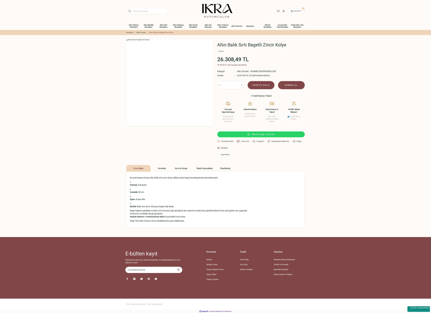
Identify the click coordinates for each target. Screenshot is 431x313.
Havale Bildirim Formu (215, 269)
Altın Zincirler (243, 71)
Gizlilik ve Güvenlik (281, 264)
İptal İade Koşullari (281, 269)
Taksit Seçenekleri (204, 168)
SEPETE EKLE (261, 85)
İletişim (209, 260)
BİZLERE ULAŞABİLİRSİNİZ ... (419, 309)
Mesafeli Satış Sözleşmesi (284, 260)
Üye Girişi (244, 264)
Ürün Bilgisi (138, 168)
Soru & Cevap (181, 168)
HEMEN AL (291, 85)
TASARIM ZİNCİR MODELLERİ (263, 71)
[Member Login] (283, 11)
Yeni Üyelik (244, 260)
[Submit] (178, 270)
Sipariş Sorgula (212, 279)
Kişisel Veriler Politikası (283, 274)
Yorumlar (162, 168)
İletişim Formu (212, 264)
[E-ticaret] (215, 311)
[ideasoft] (203, 311)
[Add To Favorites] (225, 141)
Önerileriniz (225, 168)
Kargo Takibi (211, 274)
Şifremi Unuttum (246, 269)
